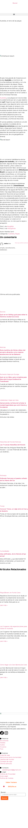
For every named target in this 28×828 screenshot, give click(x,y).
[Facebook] (2, 733)
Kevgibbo (10, 226)
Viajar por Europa (13, 374)
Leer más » (4, 605)
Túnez (2, 506)
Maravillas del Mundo (7, 442)
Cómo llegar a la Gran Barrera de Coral (13, 665)
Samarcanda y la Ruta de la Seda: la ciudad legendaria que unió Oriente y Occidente (13, 405)
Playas (17, 234)
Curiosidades (4, 551)
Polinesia (3, 475)
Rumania (3, 374)
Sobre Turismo (11, 782)
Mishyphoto (11, 228)
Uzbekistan (4, 400)
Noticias (3, 347)
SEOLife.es (12, 786)
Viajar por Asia (13, 400)
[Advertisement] (14, 39)
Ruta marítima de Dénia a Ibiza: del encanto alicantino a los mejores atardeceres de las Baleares (12, 352)
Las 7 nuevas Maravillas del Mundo (12, 445)
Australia (3, 98)
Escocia (2, 312)
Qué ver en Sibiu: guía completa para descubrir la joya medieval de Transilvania (13, 379)
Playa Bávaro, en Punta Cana (10, 592)
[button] (14, 14)
